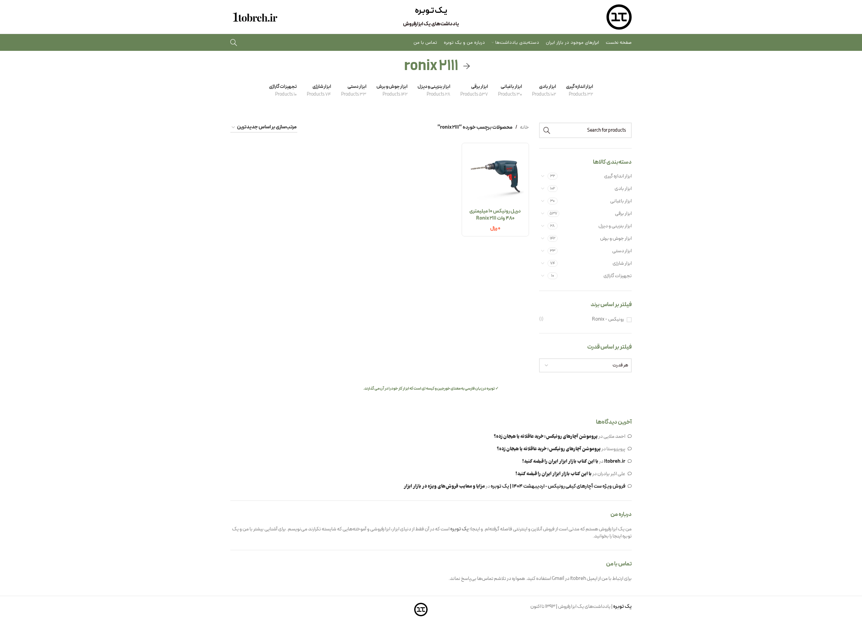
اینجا (617, 536)
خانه (524, 127)
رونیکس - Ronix (608, 319)
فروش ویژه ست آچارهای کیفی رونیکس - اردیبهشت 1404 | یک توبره (558, 486)
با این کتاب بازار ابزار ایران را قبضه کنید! (560, 461)
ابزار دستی (622, 251)
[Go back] (466, 66)
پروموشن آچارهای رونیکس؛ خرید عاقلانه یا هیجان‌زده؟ (546, 436)
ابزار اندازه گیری (618, 176)
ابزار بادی (623, 189)
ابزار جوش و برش (616, 238)
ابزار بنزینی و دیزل (615, 226)
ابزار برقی (623, 214)
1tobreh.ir (614, 461)
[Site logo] (619, 17)
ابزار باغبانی (621, 201)
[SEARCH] (547, 130)
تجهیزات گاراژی (617, 276)
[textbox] (585, 365)
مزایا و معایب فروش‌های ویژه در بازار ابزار (444, 486)
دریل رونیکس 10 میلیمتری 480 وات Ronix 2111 (495, 214)
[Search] (233, 42)
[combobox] (585, 365)
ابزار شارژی (622, 263)
